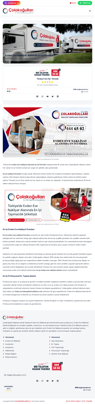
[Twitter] (52, 96)
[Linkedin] (58, 381)
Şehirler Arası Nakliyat (59, 354)
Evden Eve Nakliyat (12, 341)
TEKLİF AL (86, 3)
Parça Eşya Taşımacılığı (60, 351)
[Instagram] (42, 96)
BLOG (74, 3)
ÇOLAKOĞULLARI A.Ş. (23, 401)
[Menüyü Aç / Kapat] (90, 11)
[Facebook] (37, 96)
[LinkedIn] (58, 96)
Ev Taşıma (55, 344)
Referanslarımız (11, 357)
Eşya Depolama (57, 341)
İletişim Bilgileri (10, 354)
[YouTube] (47, 96)
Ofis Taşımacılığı (57, 347)
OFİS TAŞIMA (87, 401)
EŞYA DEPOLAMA (73, 401)
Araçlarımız (9, 344)
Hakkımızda (9, 351)
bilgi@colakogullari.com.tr (16, 375)
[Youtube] (47, 381)
